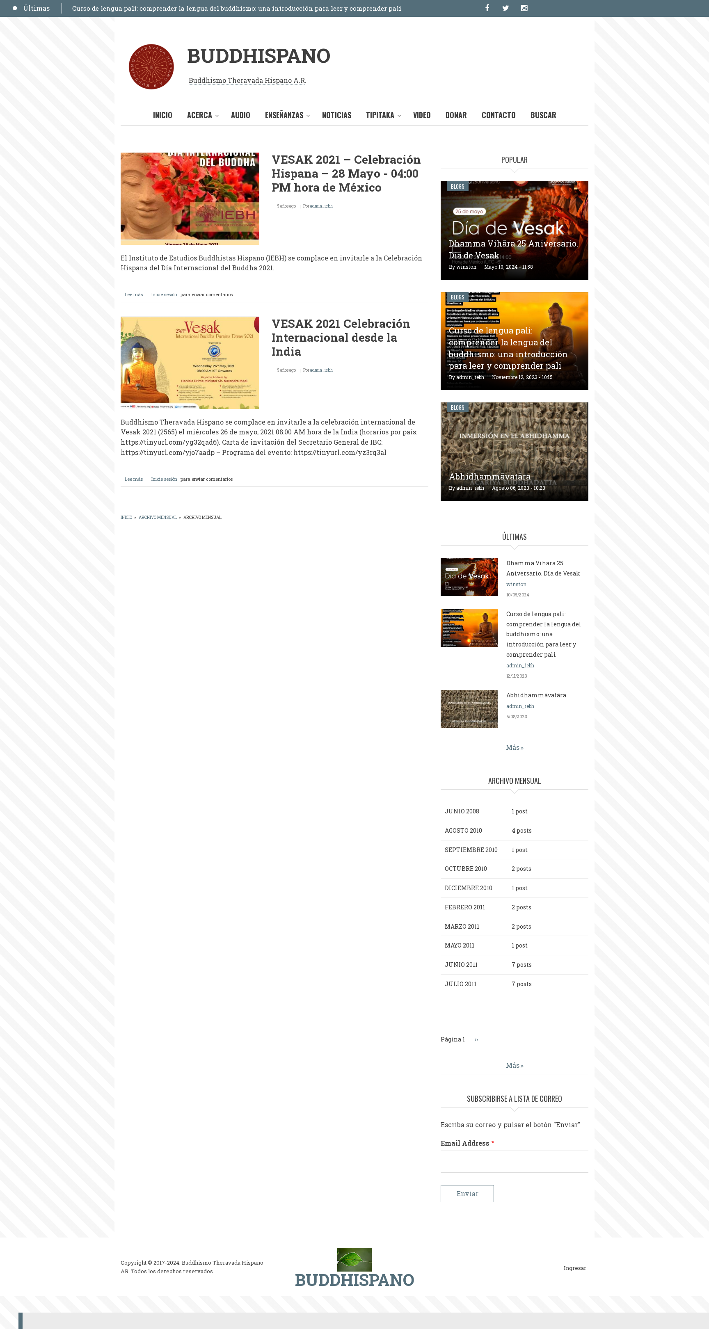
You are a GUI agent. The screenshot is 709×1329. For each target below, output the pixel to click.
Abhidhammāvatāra (490, 476)
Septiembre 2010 (471, 850)
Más (512, 747)
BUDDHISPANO (258, 55)
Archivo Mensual (158, 517)
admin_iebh (321, 206)
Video (422, 115)
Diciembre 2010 (468, 888)
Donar (456, 115)
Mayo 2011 (459, 945)
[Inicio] (354, 1259)
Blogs (457, 186)
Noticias (336, 115)
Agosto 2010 (463, 830)
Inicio (162, 115)
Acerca (199, 115)
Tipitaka (380, 115)
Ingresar (575, 1268)
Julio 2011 (460, 984)
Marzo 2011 (462, 926)
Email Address (465, 1143)
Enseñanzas (284, 115)
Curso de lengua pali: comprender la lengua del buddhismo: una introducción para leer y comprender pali (236, 8)
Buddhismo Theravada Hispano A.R (247, 80)
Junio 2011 (461, 964)
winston (466, 266)
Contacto (499, 115)
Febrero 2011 (465, 907)
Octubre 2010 (466, 868)
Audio (240, 115)
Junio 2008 (462, 811)
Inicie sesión (164, 294)
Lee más (136, 296)
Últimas (36, 8)
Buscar (543, 115)
